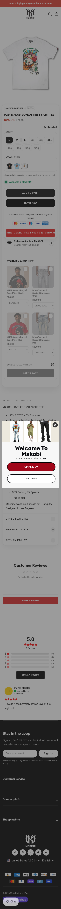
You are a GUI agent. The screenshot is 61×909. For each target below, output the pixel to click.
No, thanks (31, 478)
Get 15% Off (31, 466)
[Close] (55, 425)
